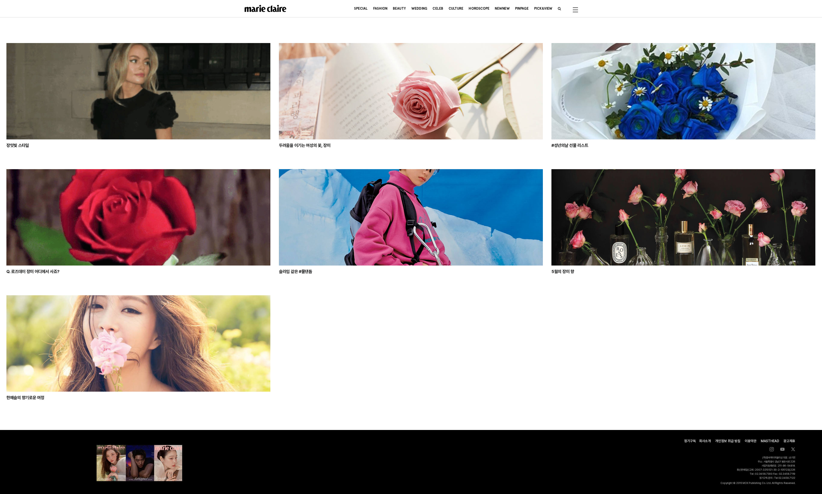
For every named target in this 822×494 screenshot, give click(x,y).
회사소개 (705, 441)
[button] (559, 8)
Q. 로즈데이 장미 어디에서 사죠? (32, 271)
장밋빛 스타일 (17, 145)
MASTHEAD (770, 441)
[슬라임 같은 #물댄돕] (411, 217)
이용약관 (750, 441)
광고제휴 (789, 441)
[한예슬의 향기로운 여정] (138, 343)
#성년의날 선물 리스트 (569, 145)
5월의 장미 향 (562, 271)
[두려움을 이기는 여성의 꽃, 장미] (411, 91)
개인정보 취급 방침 (727, 441)
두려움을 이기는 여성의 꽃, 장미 (305, 145)
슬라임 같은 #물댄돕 (295, 271)
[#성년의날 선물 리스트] (683, 91)
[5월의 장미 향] (683, 217)
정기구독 (690, 441)
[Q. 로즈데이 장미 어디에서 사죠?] (138, 217)
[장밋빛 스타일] (138, 91)
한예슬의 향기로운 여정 (25, 397)
